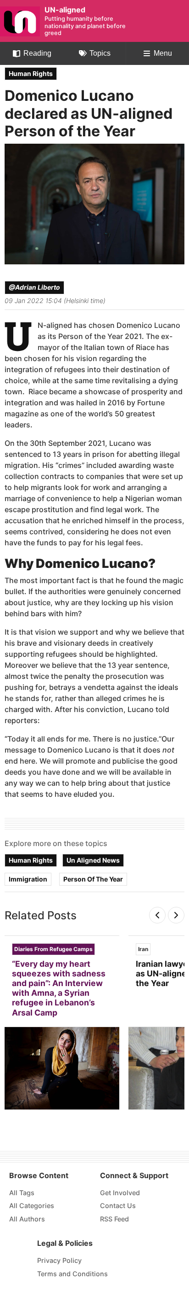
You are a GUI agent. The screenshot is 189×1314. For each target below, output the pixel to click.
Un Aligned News (93, 860)
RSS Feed (114, 1219)
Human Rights (31, 73)
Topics (100, 53)
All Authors (27, 1219)
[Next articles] (176, 915)
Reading (37, 53)
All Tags (21, 1193)
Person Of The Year (93, 879)
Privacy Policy (59, 1260)
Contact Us (118, 1205)
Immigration (28, 879)
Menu (163, 53)
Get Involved (120, 1193)
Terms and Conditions (72, 1274)
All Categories (31, 1205)
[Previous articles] (157, 915)
